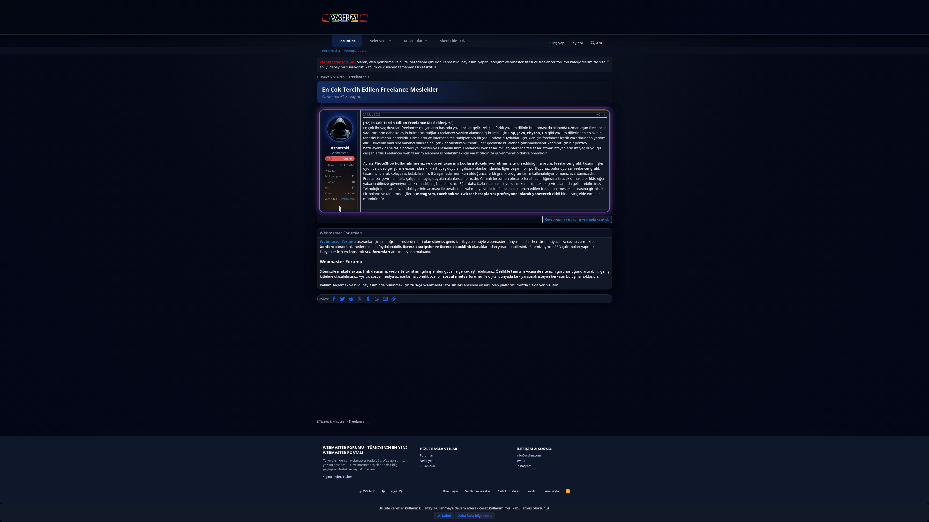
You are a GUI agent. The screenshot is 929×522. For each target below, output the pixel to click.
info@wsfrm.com (529, 455)
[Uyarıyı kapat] (607, 62)
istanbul (350, 193)
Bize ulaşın (450, 491)
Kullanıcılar (413, 40)
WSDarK (368, 491)
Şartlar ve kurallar (477, 491)
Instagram (524, 466)
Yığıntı (327, 476)
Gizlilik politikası (509, 491)
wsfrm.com (348, 199)
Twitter (522, 460)
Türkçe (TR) (393, 491)
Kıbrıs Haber (343, 476)
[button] (390, 40)
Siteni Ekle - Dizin (454, 40)
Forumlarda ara (355, 50)
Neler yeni (377, 40)
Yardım (533, 491)
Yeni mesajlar (331, 50)
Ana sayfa (552, 491)
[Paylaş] (599, 114)
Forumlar (346, 40)
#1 (605, 114)
